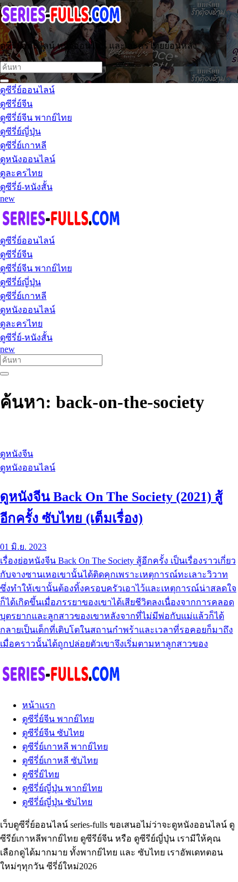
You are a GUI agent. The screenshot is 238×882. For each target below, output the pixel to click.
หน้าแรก (38, 705)
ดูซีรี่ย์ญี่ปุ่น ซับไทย (57, 802)
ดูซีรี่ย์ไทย (40, 774)
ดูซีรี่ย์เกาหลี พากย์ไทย (65, 746)
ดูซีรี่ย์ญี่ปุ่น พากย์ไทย (62, 788)
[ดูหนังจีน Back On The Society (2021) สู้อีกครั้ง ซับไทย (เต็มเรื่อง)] (119, 433)
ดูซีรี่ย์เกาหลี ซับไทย (60, 760)
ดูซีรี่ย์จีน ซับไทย (53, 732)
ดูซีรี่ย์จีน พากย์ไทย (58, 719)
